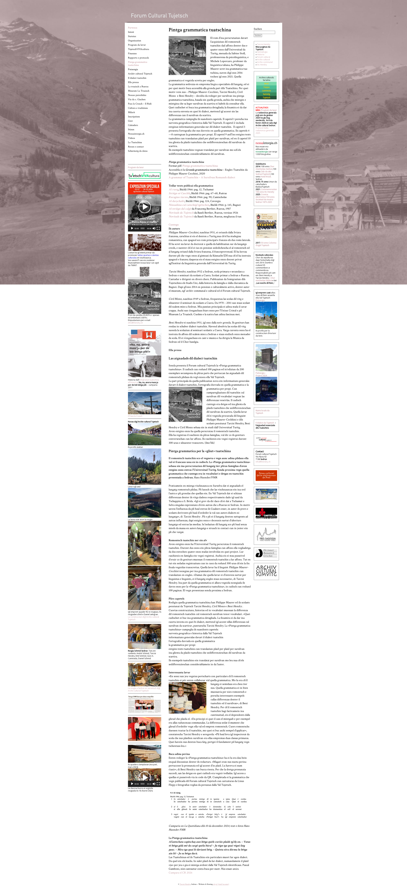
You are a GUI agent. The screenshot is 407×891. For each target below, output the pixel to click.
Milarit (131, 112)
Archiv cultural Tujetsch (140, 73)
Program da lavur (137, 45)
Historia (260, 54)
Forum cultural (263, 57)
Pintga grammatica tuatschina (137, 63)
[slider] (143, 228)
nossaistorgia (262, 151)
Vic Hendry (262, 64)
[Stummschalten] (154, 228)
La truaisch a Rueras (138, 86)
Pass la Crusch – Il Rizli (140, 103)
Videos (131, 138)
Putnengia (133, 69)
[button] (144, 207)
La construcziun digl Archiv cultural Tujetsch (143, 618)
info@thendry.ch (135, 322)
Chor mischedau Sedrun (265, 167)
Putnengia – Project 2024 (261, 374)
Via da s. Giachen (136, 99)
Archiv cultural (263, 59)
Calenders (133, 125)
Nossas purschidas (137, 95)
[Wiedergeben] (132, 228)
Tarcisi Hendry (263, 44)
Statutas (132, 36)
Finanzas (132, 53)
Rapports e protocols (138, 57)
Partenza (132, 27)
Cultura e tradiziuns (138, 108)
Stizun (131, 129)
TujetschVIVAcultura (138, 49)
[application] (144, 207)
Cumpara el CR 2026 (180, 872)
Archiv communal (265, 62)
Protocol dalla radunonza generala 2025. (265, 130)
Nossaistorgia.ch (136, 133)
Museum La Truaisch (138, 91)
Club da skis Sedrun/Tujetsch (263, 172)
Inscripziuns (134, 116)
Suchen (258, 29)
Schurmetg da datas (138, 151)
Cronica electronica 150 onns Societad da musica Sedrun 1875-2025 (265, 198)
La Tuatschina (135, 142)
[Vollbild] (158, 228)
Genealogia (262, 52)
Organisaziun (134, 40)
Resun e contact (136, 146)
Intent (131, 32)
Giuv (130, 121)
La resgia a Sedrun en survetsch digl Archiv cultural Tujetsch (144, 689)
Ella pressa (133, 82)
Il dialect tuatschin (137, 78)
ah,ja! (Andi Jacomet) (221, 884)
